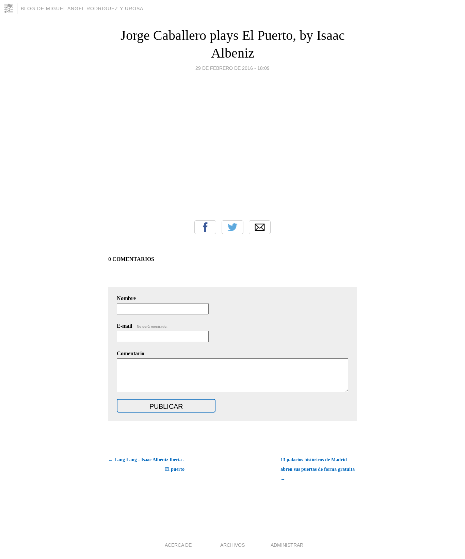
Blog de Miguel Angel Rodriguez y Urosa (82, 8)
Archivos (232, 545)
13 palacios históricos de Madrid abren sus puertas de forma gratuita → (317, 469)
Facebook (205, 227)
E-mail (142, 326)
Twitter (232, 227)
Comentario (130, 353)
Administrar (287, 545)
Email (260, 227)
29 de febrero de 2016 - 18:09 (232, 68)
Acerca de (178, 545)
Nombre (126, 298)
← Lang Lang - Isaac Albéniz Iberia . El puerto (146, 464)
